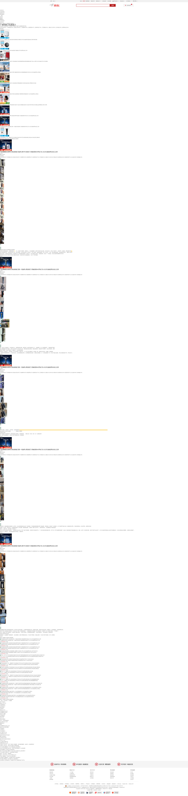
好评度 (3, 154)
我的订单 (93, 1)
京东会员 (104, 1)
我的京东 (98, 1)
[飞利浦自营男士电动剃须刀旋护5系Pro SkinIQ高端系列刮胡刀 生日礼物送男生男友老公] (17, 695)
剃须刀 (4, 23)
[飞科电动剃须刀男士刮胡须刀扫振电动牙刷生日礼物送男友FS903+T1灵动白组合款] (17, 659)
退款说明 (112, 775)
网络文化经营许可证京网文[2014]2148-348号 (99, 787)
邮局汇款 (91, 776)
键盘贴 (1, 18)
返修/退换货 (112, 776)
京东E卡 (132, 776)
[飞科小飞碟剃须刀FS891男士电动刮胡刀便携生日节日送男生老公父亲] (5, 44)
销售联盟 (98, 783)
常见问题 (51, 776)
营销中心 (82, 783)
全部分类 (2, 10)
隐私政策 (114, 783)
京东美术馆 (2, 20)
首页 (1, 23)
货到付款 (91, 772)
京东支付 (95, 790)
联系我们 (61, 783)
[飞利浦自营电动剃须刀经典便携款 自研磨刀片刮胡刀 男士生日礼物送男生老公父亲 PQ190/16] (19, 650)
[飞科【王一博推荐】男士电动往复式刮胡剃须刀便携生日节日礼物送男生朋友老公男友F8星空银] (5, 34)
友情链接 (93, 783)
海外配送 (71, 778)
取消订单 (112, 778)
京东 (59, 6)
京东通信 (132, 778)
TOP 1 (1, 256)
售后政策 (112, 772)
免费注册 (87, 1)
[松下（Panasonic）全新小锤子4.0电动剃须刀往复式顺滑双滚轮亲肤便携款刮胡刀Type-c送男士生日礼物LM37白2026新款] (5, 55)
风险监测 (108, 783)
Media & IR (131, 783)
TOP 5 (1, 636)
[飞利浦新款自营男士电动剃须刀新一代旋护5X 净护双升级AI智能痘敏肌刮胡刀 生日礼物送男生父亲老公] (20, 687)
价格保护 (112, 773)
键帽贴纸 (2, 19)
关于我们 (56, 783)
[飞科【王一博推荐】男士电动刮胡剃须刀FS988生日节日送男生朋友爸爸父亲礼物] (16, 671)
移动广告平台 (22, 760)
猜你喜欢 (2, 28)
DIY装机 (132, 773)
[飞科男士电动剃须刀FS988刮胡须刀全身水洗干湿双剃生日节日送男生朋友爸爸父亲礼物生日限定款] (20, 667)
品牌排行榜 (2, 12)
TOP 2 (1, 354)
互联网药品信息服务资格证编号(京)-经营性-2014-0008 (99, 786)
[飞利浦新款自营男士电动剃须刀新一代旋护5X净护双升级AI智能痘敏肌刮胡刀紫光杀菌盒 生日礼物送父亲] (21, 683)
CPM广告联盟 (16, 760)
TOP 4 (1, 532)
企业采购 (109, 1)
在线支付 (91, 773)
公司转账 (91, 778)
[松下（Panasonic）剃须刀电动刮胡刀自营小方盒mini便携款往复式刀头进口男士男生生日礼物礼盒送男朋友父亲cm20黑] (5, 99)
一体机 (1, 15)
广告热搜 (11, 760)
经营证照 (110, 788)
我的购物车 (129, 5)
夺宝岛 (131, 772)
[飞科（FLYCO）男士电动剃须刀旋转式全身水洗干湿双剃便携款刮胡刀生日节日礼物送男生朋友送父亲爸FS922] (22, 655)
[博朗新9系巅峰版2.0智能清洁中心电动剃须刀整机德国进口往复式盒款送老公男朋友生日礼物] (5, 77)
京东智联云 (2, 760)
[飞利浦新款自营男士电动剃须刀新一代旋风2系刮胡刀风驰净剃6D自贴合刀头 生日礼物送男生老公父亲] (20, 638)
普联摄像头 (2, 14)
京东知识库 (2, 11)
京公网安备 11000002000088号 (73, 786)
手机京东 (115, 1)
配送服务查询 (72, 775)
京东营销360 (7, 760)
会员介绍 (51, 773)
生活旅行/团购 (52, 775)
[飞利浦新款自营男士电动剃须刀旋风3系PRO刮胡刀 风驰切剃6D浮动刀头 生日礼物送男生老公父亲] (5, 110)
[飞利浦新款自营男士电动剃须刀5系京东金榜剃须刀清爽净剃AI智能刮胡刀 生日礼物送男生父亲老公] (5, 88)
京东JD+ (132, 779)
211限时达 (72, 773)
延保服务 (132, 775)
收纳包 (1, 16)
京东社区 (103, 783)
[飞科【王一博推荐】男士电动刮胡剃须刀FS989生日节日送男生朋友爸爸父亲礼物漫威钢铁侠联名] (19, 679)
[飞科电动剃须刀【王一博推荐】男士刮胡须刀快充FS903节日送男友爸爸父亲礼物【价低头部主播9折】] (5, 131)
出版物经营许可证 (85, 787)
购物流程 (51, 772)
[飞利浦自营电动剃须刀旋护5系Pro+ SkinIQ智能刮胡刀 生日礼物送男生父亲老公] (16, 691)
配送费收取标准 (73, 776)
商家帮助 (77, 783)
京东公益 (119, 783)
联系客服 (51, 779)
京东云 (99, 790)
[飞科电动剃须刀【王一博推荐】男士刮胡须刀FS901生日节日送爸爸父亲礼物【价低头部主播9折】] (20, 663)
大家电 (51, 778)
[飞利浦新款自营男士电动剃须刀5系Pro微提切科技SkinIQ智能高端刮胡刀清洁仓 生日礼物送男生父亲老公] (5, 66)
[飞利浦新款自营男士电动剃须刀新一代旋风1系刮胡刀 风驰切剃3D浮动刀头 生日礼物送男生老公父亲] (5, 121)
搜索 (112, 5)
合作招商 (72, 783)
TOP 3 (1, 436)
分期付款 (91, 775)
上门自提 (71, 772)
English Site (124, 783)
